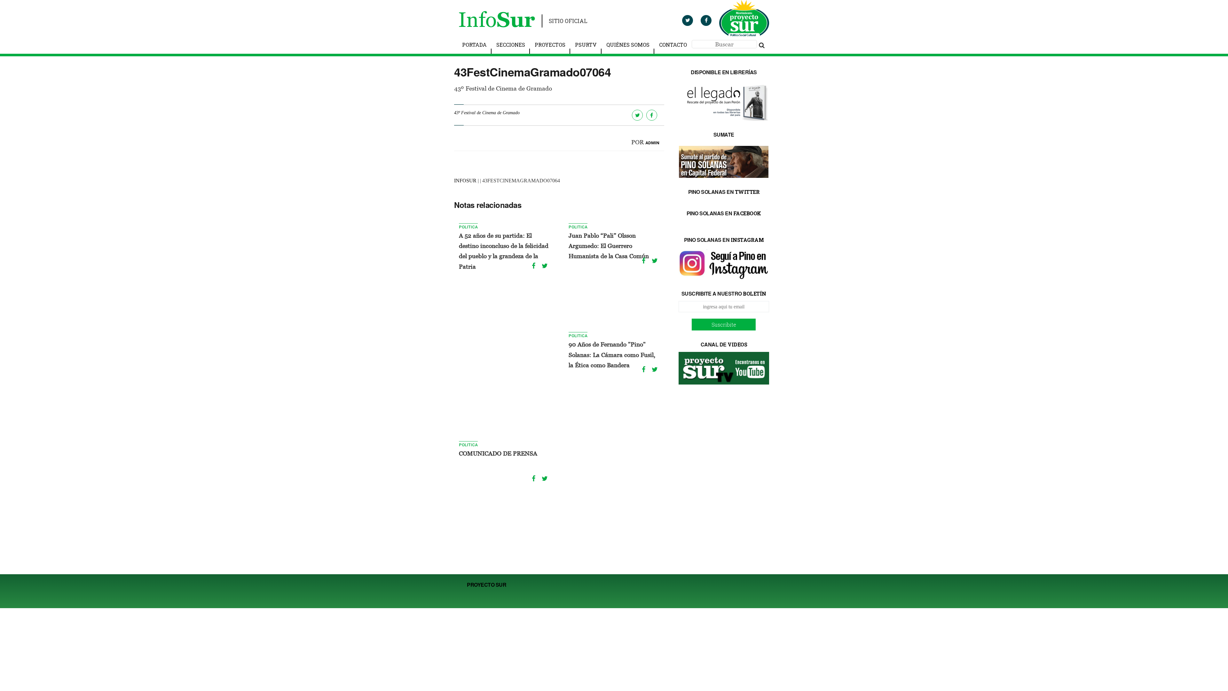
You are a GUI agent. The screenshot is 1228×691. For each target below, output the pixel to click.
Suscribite (724, 324)
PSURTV (586, 44)
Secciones (510, 44)
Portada (474, 44)
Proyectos (550, 44)
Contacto (673, 44)
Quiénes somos (627, 44)
